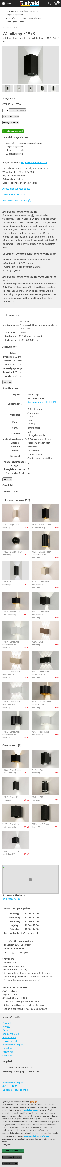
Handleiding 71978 (12, 195)
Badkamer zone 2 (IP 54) (14, 201)
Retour (5, 1030)
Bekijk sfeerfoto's (11, 899)
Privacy (6, 1027)
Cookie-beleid (9, 1041)
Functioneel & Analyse (11, 1157)
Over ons (7, 1055)
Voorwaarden (9, 1037)
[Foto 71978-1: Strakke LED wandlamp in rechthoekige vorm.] (7, 88)
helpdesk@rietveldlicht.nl (34, 162)
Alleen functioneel (9, 1163)
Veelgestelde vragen (12, 1044)
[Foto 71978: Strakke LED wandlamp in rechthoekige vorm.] (30, 65)
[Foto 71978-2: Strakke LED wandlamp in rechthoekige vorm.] (19, 88)
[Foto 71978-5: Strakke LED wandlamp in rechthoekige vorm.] (53, 88)
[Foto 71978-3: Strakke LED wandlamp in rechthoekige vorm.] (30, 88)
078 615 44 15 (9, 1086)
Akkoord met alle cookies (13, 1151)
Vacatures (7, 1052)
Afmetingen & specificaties (16, 189)
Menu (9, 3)
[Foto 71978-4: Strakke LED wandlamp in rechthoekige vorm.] (42, 88)
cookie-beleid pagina (29, 1110)
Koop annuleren (10, 1034)
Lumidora (7, 1048)
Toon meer (7, 382)
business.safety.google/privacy (37, 1136)
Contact (6, 1023)
